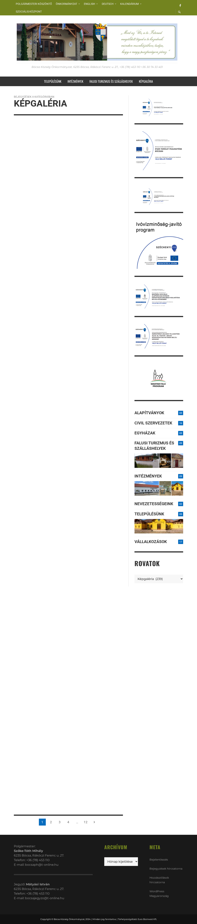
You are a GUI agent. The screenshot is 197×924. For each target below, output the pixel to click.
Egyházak (144, 433)
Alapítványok (149, 413)
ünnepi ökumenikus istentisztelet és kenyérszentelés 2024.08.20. (91, 376)
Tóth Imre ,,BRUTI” (89, 305)
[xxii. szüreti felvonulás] (16, 345)
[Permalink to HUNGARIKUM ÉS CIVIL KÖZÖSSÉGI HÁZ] (177, 488)
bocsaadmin (27, 228)
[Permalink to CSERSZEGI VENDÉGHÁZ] (165, 460)
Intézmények (148, 476)
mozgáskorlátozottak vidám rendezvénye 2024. (95, 521)
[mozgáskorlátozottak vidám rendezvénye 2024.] (73, 506)
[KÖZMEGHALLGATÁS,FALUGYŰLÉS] (73, 648)
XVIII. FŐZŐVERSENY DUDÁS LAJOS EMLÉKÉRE (95, 793)
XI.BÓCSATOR (84, 727)
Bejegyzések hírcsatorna (165, 868)
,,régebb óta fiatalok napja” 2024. (93, 450)
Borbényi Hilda (29, 297)
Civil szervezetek (153, 423)
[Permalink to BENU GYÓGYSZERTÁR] (165, 488)
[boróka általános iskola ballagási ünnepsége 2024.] (16, 409)
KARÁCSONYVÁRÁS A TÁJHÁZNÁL (34, 691)
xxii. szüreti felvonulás (39, 355)
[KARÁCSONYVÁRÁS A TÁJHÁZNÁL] (16, 679)
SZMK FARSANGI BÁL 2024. (39, 625)
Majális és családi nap (38, 492)
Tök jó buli (82, 241)
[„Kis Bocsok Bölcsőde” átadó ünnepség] (16, 546)
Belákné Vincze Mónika (35, 150)
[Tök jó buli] (73, 231)
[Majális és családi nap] (16, 482)
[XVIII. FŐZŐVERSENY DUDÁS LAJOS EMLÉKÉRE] (73, 781)
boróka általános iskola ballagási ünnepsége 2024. (33, 424)
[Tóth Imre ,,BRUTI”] (73, 295)
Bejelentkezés (158, 859)
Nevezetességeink (153, 504)
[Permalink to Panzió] (177, 460)
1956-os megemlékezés (95, 173)
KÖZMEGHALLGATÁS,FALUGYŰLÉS (97, 661)
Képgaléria (22, 133)
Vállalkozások (150, 541)
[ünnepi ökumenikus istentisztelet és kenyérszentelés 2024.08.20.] (73, 359)
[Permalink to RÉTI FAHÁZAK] (146, 460)
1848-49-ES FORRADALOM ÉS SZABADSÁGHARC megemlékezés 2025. (38, 218)
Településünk (149, 514)
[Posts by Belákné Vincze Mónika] (15, 150)
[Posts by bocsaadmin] (15, 228)
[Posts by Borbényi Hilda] (15, 297)
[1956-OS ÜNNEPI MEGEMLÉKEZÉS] (16, 276)
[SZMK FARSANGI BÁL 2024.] (16, 615)
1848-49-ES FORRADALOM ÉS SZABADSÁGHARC (95, 592)
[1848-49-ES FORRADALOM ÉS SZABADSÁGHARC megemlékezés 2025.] (16, 203)
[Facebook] (180, 5)
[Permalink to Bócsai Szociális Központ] (146, 488)
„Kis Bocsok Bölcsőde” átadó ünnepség (37, 559)
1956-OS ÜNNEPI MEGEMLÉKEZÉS (29, 288)
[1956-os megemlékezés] (73, 163)
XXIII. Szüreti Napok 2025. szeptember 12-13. (39, 142)
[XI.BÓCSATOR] (73, 717)
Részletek (19, 777)
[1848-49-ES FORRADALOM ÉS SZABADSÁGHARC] (73, 580)
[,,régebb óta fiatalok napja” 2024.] (73, 437)
